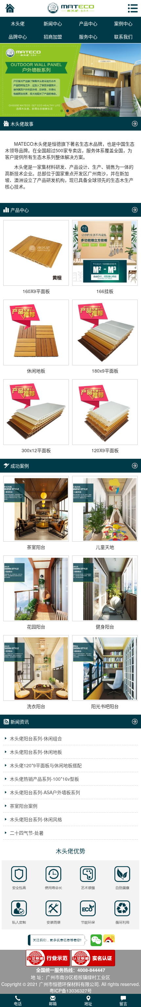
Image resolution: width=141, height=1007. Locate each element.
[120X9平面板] (105, 412)
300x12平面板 (36, 450)
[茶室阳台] (36, 509)
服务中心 (88, 36)
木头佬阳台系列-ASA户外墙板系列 (45, 792)
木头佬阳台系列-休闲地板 (36, 752)
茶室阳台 (36, 547)
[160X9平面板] (36, 253)
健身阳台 (105, 626)
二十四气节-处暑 (27, 832)
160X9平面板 (36, 291)
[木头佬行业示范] (48, 957)
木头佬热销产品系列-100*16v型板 (44, 778)
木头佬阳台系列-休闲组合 (36, 738)
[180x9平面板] (105, 332)
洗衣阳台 (36, 706)
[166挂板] (105, 253)
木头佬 (18, 23)
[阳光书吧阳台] (105, 668)
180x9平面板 (105, 370)
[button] (70, 1000)
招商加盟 (53, 36)
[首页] (9, 8)
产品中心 (88, 23)
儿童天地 (105, 547)
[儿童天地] (105, 509)
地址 (88, 1003)
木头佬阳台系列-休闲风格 (36, 819)
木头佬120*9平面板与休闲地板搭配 (46, 765)
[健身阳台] (105, 588)
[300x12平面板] (36, 412)
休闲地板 (36, 370)
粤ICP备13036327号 (71, 990)
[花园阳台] (36, 588)
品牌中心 (18, 36)
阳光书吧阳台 (105, 706)
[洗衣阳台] (36, 668)
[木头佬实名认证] (93, 957)
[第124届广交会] (70, 80)
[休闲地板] (36, 332)
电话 (18, 1003)
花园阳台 (36, 626)
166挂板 (104, 291)
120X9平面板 (105, 450)
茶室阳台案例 (23, 805)
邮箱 (53, 1003)
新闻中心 (53, 23)
